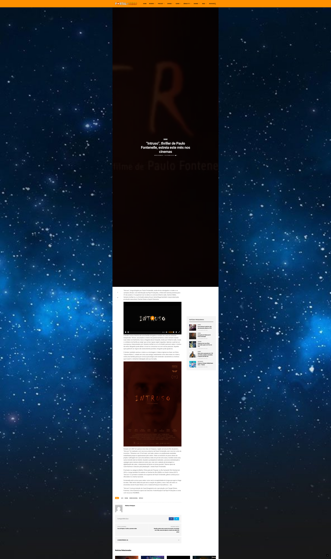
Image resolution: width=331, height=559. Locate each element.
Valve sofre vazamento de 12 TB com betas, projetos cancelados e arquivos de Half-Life (205, 355)
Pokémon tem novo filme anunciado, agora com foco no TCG (205, 345)
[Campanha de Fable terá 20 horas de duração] (192, 336)
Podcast (160, 3)
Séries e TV (187, 3)
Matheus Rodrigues (158, 155)
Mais (203, 3)
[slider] (144, 332)
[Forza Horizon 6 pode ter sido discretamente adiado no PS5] (192, 327)
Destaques (200, 361)
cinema (126, 498)
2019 (122, 498)
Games (177, 3)
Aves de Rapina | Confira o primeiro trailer (127, 528)
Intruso (141, 498)
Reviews (151, 3)
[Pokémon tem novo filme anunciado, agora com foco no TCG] (192, 344)
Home (144, 3)
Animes (196, 3)
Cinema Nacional (133, 498)
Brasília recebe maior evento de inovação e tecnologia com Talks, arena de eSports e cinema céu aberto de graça (166, 530)
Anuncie (211, 3)
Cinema (169, 3)
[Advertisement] (201, 301)
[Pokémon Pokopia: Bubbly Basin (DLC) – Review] (192, 364)
